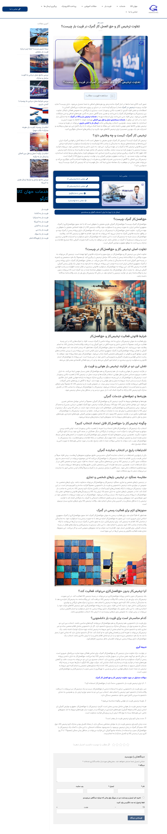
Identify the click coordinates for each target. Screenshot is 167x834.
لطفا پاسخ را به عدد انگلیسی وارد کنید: (131, 802)
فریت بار (108, 6)
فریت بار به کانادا (41, 213)
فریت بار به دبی (42, 230)
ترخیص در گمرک (128, 107)
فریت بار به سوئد (41, 234)
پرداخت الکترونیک (69, 6)
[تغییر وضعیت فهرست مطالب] (111, 96)
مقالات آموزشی (90, 6)
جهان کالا (133, 6)
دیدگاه (142, 765)
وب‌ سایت (79, 786)
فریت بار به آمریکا (41, 221)
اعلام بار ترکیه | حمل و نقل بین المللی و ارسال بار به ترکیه (33, 155)
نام (143, 786)
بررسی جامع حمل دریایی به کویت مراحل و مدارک (34, 77)
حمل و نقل (100, 23)
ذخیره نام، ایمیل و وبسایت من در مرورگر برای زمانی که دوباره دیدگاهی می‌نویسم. (112, 798)
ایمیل (111, 786)
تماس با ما (132, 12)
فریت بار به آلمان (41, 225)
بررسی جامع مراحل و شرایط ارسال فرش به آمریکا (32, 181)
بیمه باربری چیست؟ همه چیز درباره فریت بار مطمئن (34, 50)
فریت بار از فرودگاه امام (39, 238)
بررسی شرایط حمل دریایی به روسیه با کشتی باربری (33, 103)
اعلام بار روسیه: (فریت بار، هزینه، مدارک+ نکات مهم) (35, 129)
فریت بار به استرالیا (40, 217)
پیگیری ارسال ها (50, 6)
